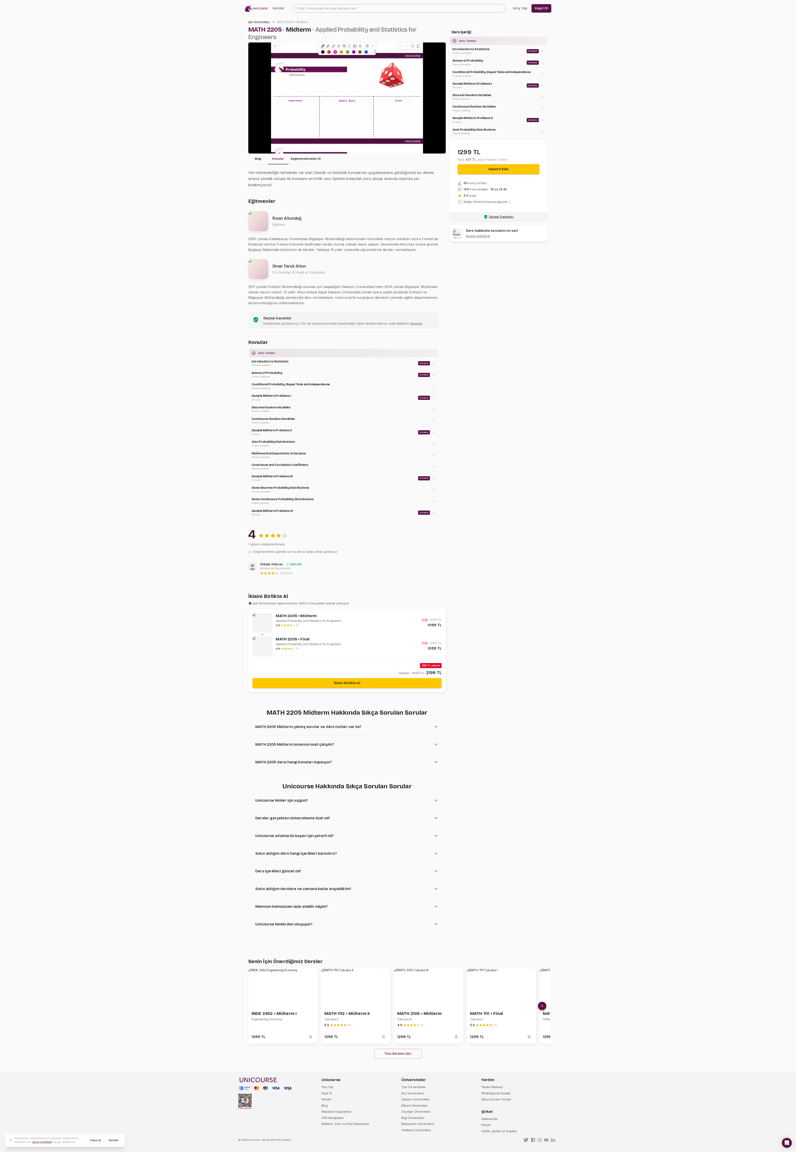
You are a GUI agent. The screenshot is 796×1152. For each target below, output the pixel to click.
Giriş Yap (328, 1087)
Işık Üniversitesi (259, 22)
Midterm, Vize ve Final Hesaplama (345, 1124)
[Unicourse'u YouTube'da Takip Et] (546, 1140)
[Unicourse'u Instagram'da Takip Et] (540, 1140)
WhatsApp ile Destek (496, 1093)
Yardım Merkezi (492, 1087)
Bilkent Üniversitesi (414, 1105)
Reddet (113, 1140)
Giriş (520, 8)
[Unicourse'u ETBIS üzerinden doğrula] (245, 1101)
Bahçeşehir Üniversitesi (417, 1124)
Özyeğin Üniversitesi (415, 1111)
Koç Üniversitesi (412, 1093)
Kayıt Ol (327, 1093)
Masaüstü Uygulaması (336, 1111)
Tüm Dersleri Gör (398, 1053)
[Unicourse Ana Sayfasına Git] (257, 8)
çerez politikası (42, 1141)
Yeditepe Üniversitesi (416, 1130)
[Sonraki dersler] (542, 1006)
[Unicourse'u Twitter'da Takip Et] (526, 1140)
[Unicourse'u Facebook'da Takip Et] (533, 1140)
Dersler (279, 8)
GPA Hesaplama (333, 1118)
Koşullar (416, 323)
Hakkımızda (489, 1119)
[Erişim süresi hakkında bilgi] (509, 202)
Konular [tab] (278, 159)
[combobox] (398, 8)
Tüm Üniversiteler (413, 1087)
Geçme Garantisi (501, 216)
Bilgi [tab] (258, 159)
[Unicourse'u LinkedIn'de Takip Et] (553, 1140)
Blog (325, 1105)
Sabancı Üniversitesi (415, 1099)
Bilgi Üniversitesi (412, 1118)
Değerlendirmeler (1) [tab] (306, 159)
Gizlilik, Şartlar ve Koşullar (499, 1131)
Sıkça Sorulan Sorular (496, 1099)
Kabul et (95, 1140)
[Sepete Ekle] (310, 1036)
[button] (343, 363)
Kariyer (486, 1125)
